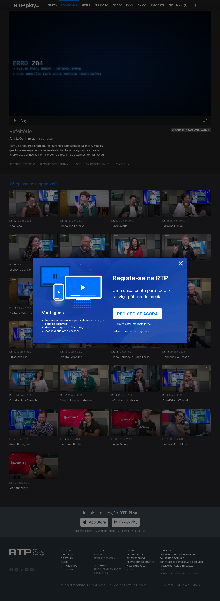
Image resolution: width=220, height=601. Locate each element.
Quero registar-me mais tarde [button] (132, 324)
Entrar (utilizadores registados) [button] (133, 331)
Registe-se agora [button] (137, 313)
